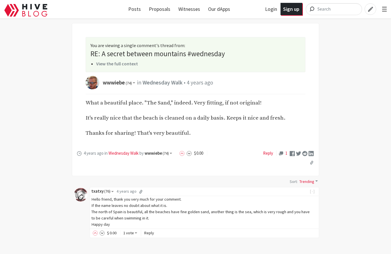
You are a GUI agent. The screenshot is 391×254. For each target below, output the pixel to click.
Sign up (291, 9)
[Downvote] (189, 153)
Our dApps (219, 9)
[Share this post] (311, 162)
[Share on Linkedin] (311, 153)
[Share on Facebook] (292, 153)
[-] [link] (312, 191)
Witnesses (189, 9)
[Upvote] (182, 153)
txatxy (100, 191)
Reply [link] (268, 153)
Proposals (159, 9)
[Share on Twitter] (298, 153)
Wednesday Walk (163, 82)
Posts (134, 9)
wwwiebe (117, 82)
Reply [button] (149, 232)
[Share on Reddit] (304, 153)
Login (271, 9)
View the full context (117, 63)
